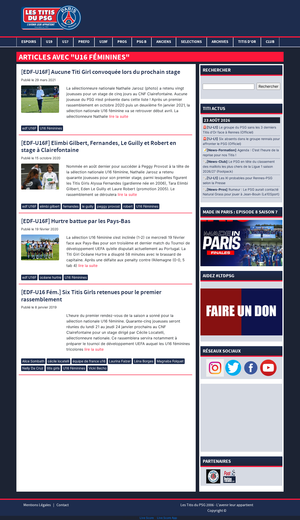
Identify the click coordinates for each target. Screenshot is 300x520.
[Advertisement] (183, 17)
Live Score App (167, 518)
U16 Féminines (51, 128)
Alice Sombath (33, 361)
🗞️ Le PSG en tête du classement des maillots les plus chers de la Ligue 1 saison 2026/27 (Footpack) (239, 166)
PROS (122, 42)
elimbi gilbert (50, 206)
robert (128, 206)
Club (270, 42)
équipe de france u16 (89, 361)
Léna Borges (143, 361)
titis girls (53, 368)
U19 (49, 42)
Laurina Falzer (120, 361)
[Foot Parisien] (228, 476)
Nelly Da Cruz (32, 368)
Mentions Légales (37, 505)
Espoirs (28, 42)
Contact (62, 505)
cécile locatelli (58, 361)
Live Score (147, 518)
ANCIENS (163, 42)
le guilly (88, 206)
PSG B (141, 42)
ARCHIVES (220, 42)
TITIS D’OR (247, 42)
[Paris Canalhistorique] (213, 476)
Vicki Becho (97, 368)
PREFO (84, 42)
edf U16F (29, 128)
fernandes (71, 206)
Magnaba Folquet (170, 361)
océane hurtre (50, 277)
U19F (103, 42)
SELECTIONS (191, 42)
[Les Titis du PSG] (51, 17)
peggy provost (108, 206)
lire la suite (118, 116)
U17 (65, 42)
